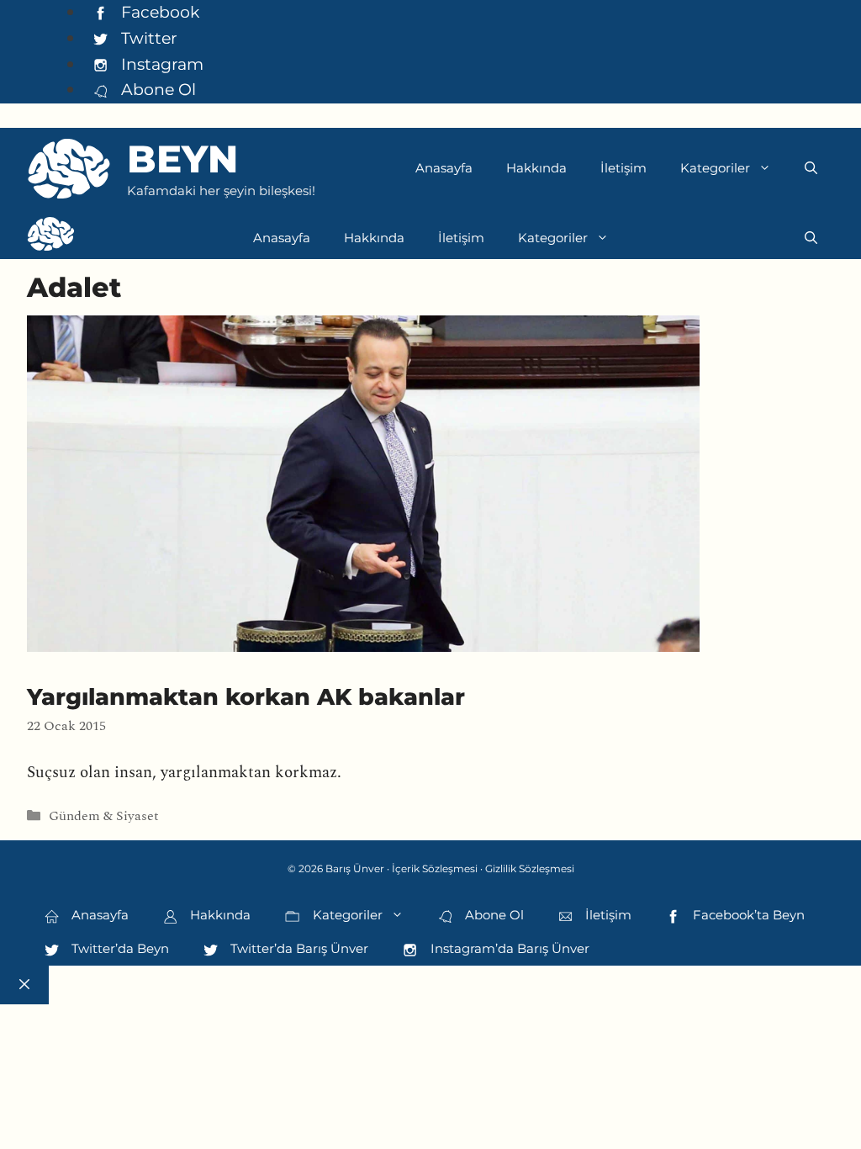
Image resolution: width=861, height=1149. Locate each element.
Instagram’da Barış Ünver (508, 948)
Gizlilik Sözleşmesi (529, 868)
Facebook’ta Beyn (747, 915)
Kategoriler (715, 168)
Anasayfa (444, 168)
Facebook (158, 12)
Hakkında (536, 168)
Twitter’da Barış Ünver (297, 948)
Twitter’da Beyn (118, 948)
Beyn (182, 158)
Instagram (160, 64)
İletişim (623, 168)
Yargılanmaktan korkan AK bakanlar (246, 697)
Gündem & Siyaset (104, 816)
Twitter (147, 38)
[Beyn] (51, 238)
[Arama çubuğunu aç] (811, 168)
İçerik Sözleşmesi (435, 868)
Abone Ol (156, 89)
